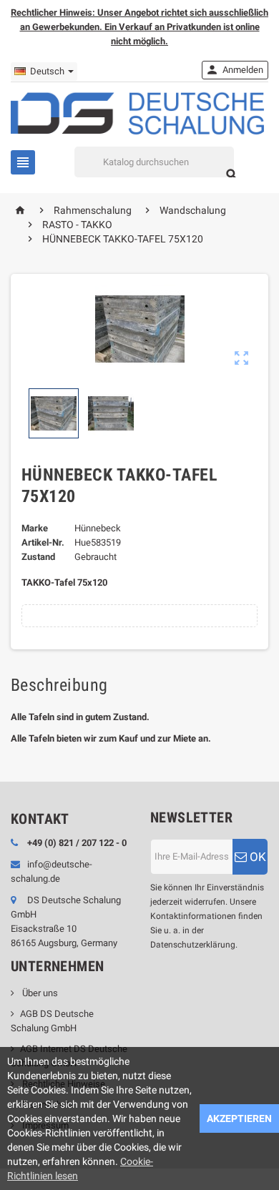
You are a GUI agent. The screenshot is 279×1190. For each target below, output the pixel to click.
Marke (34, 528)
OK (256, 857)
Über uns (39, 993)
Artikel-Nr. (42, 542)
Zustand (38, 556)
